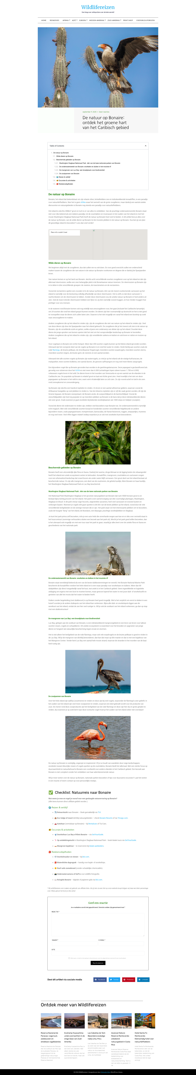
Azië (74, 20)
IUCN (77, 370)
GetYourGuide (97, 834)
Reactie (55, 912)
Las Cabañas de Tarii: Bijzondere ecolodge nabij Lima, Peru (96, 1036)
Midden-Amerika (96, 20)
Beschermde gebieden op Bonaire (68, 160)
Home (43, 20)
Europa (82, 20)
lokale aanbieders (96, 846)
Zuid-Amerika (114, 20)
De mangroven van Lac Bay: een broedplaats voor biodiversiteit (82, 170)
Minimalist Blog (105, 1072)
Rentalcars (92, 824)
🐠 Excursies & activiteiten (65, 180)
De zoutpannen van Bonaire (69, 174)
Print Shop (128, 20)
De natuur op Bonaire (61, 153)
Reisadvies (54, 20)
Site (53, 949)
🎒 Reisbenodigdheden (64, 184)
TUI (99, 812)
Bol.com (85, 857)
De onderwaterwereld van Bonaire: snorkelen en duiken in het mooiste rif (85, 167)
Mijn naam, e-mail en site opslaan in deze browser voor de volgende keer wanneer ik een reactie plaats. (98, 958)
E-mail (102, 940)
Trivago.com (123, 818)
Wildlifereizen (98, 7)
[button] (145, 146)
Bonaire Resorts (106, 818)
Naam (55, 940)
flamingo (56, 350)
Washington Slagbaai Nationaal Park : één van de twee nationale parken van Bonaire (89, 163)
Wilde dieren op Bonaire (64, 156)
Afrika (65, 20)
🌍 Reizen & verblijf (63, 177)
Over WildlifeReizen (145, 20)
